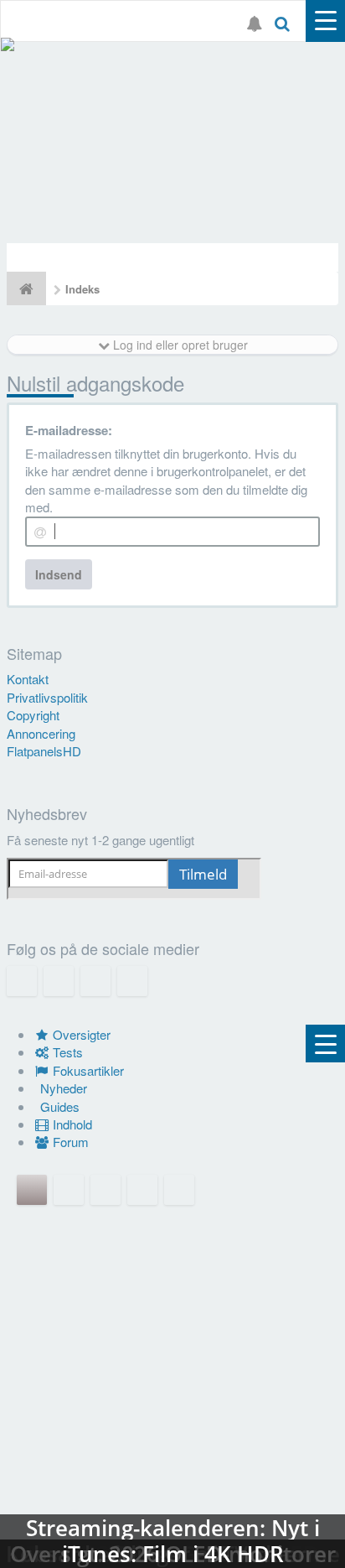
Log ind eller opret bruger (179, 344)
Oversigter (80, 1034)
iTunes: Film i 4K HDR (172, 1484)
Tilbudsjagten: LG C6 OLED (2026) (172, 142)
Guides (58, 1106)
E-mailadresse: (68, 430)
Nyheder (62, 1088)
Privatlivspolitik (47, 697)
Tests (66, 1052)
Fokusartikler (86, 1070)
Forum (69, 1141)
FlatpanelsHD (44, 751)
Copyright (33, 715)
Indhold (70, 1124)
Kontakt (28, 679)
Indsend (58, 574)
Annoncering (41, 733)
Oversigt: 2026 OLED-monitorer (172, 1316)
